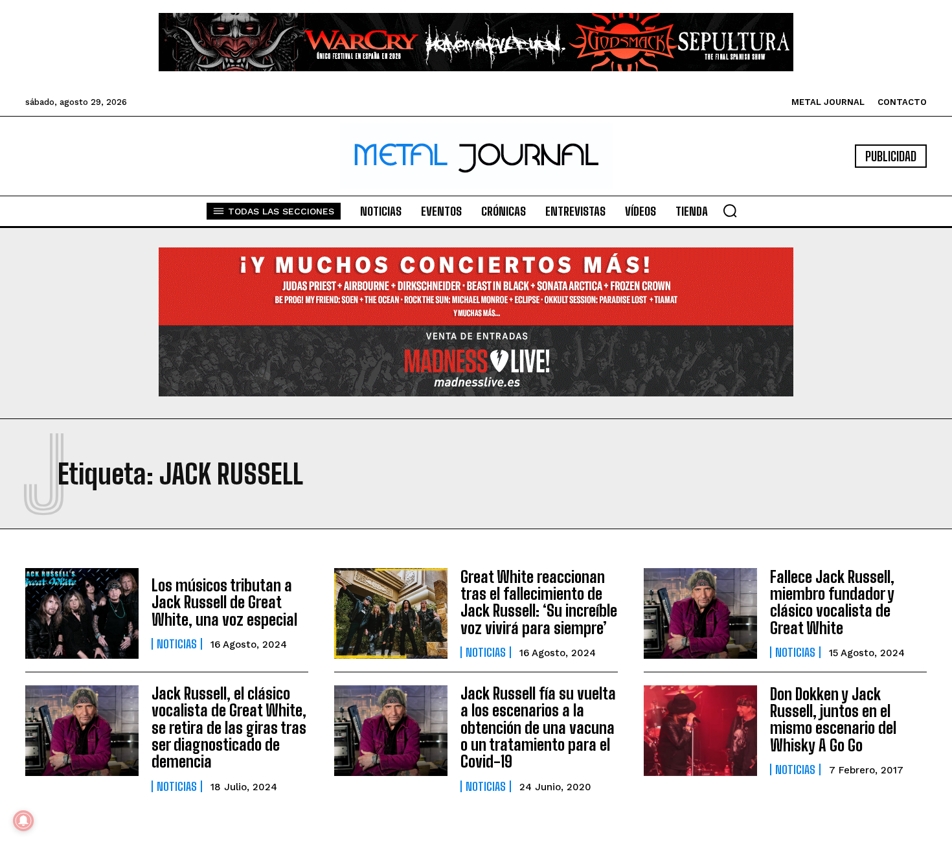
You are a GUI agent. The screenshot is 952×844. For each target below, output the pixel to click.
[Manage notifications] (23, 820)
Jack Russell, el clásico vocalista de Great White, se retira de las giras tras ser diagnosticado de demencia (229, 727)
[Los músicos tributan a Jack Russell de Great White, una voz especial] (82, 613)
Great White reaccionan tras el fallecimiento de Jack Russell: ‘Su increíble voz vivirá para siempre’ (538, 602)
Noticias (177, 644)
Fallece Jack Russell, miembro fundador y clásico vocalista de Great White (832, 602)
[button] (729, 210)
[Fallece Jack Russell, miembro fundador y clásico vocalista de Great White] (700, 613)
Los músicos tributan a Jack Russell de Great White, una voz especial (224, 602)
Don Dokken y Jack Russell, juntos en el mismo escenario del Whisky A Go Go (833, 720)
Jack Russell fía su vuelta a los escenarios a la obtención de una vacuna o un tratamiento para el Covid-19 (538, 727)
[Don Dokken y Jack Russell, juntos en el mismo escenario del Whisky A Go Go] (700, 730)
